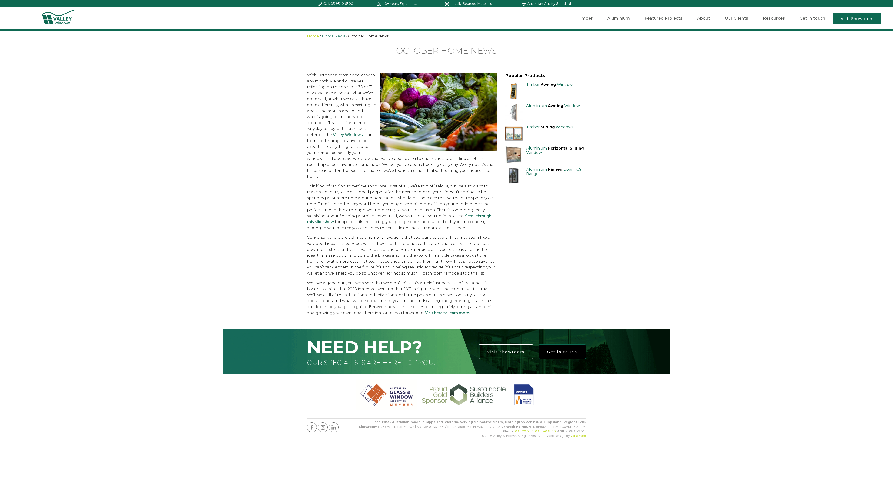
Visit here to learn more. (447, 313)
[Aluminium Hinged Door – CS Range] (514, 176)
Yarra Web (578, 436)
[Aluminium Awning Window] (514, 112)
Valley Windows (348, 135)
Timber (585, 18)
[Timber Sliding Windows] (514, 133)
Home (313, 36)
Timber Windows (549, 127)
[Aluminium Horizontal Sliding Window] (514, 154)
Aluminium (618, 18)
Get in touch (812, 18)
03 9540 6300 (545, 431)
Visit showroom (506, 352)
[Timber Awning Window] (514, 91)
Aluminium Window (553, 106)
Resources (774, 18)
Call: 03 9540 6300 (338, 4)
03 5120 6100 (524, 431)
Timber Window (549, 84)
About (703, 18)
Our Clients (736, 18)
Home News (333, 36)
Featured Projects (664, 18)
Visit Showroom (857, 19)
